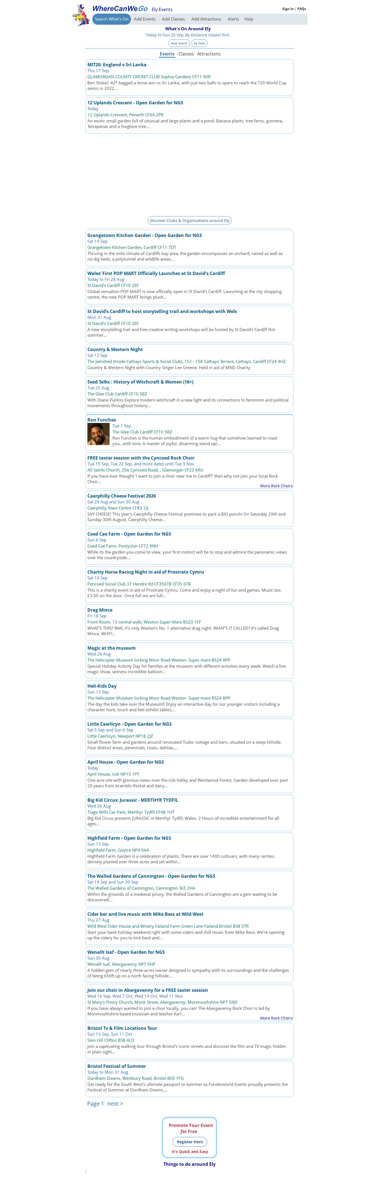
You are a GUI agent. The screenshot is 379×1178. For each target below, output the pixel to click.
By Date (199, 43)
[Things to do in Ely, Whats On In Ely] (120, 8)
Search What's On (111, 19)
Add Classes (174, 19)
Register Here (190, 1141)
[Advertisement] (189, 174)
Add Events (145, 19)
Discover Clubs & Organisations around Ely (189, 220)
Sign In (288, 8)
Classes (186, 54)
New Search (179, 43)
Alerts (233, 19)
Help (248, 19)
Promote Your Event (191, 1128)
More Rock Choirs (276, 485)
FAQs (301, 8)
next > (115, 1103)
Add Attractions (206, 19)
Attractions (208, 54)
